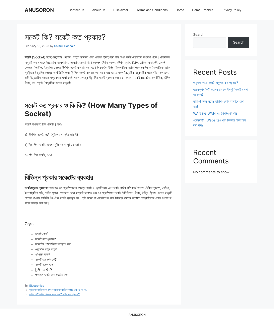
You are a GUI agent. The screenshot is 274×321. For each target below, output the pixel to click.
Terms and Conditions (152, 10)
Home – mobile (202, 10)
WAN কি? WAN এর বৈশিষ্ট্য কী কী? (215, 113)
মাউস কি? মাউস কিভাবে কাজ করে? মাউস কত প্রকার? (54, 294)
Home (180, 10)
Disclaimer (120, 10)
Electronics (36, 285)
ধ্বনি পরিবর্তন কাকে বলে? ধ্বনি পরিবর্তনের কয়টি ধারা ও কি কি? (58, 289)
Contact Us (76, 10)
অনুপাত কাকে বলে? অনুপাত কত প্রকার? (215, 83)
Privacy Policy (231, 10)
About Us (98, 10)
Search (198, 35)
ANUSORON (39, 10)
